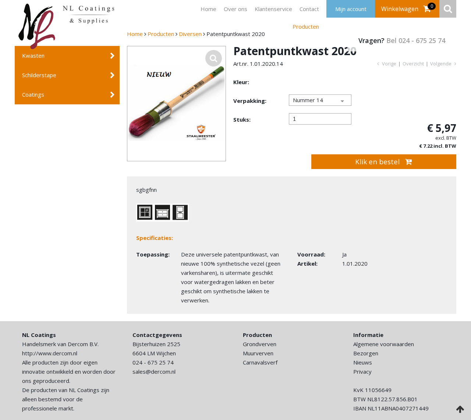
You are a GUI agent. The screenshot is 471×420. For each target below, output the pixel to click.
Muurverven (258, 353)
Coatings (33, 94)
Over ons (209, 8)
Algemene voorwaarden (383, 344)
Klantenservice (245, 8)
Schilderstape (39, 75)
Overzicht (413, 63)
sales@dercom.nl (154, 371)
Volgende (441, 63)
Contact (278, 8)
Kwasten (33, 55)
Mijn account (350, 8)
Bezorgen (365, 353)
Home (184, 8)
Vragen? (401, 40)
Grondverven (259, 344)
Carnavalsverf (260, 362)
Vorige (388, 63)
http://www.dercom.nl (49, 353)
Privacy (362, 371)
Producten (307, 8)
